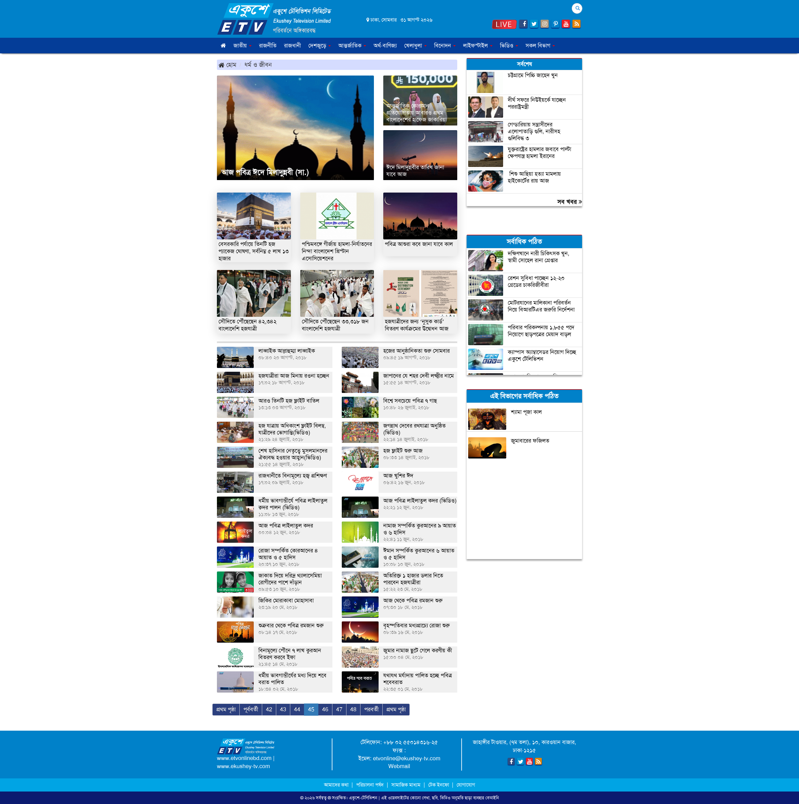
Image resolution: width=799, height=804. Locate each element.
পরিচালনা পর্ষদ (370, 785)
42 (269, 709)
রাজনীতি (268, 45)
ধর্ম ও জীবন (258, 65)
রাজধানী (292, 45)
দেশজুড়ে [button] (318, 45)
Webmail (399, 766)
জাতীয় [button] (240, 45)
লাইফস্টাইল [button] (476, 45)
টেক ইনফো (439, 785)
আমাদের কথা (337, 785)
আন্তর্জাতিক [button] (350, 45)
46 (325, 709)
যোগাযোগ (466, 785)
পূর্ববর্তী (250, 709)
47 (339, 709)
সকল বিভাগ (539, 45)
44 (297, 709)
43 (283, 709)
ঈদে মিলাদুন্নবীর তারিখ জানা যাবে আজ (415, 171)
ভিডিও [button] (507, 45)
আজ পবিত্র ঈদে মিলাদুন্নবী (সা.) (265, 172)
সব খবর (568, 202)
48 (353, 709)
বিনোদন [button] (443, 45)
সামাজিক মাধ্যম (405, 785)
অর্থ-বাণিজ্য (385, 45)
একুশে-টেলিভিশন (363, 798)
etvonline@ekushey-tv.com (406, 758)
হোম (230, 65)
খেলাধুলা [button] (414, 45)
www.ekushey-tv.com (243, 766)
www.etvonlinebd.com (244, 758)
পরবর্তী (371, 709)
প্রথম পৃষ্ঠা (226, 709)
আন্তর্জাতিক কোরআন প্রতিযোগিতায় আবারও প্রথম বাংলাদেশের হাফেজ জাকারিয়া (416, 112)
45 (311, 709)
